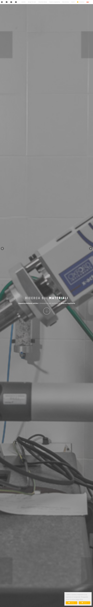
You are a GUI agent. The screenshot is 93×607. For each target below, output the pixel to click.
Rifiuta (85, 603)
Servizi (73, 2)
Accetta (72, 603)
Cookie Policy (79, 599)
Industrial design (42, 2)
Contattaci (81, 2)
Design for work (32, 2)
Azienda (23, 2)
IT (90, 2)
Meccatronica (65, 2)
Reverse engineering (54, 2)
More (46, 311)
